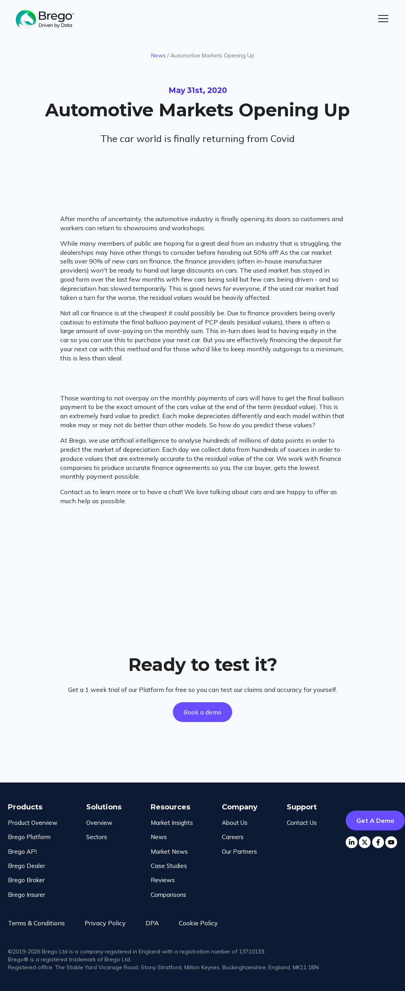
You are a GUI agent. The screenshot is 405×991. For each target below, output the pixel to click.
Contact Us (302, 822)
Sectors (96, 837)
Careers (233, 837)
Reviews (163, 880)
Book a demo (202, 712)
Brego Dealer (26, 866)
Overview (99, 822)
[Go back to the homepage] (49, 20)
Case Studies (169, 866)
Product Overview (32, 822)
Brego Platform (29, 837)
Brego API (22, 851)
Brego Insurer (26, 894)
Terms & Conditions (36, 923)
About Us (235, 822)
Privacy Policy (105, 923)
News (158, 55)
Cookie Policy (198, 923)
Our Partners (239, 851)
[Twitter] (365, 842)
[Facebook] (378, 842)
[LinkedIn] (352, 842)
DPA (152, 923)
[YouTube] (391, 842)
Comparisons (168, 894)
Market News (169, 851)
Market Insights (172, 822)
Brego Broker (26, 880)
